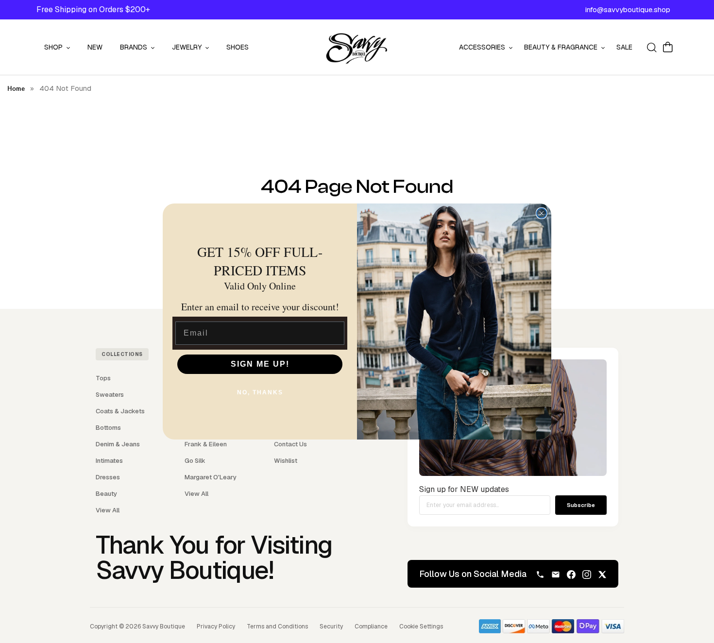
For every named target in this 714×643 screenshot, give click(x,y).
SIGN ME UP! (260, 364)
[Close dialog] (541, 213)
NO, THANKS (260, 392)
